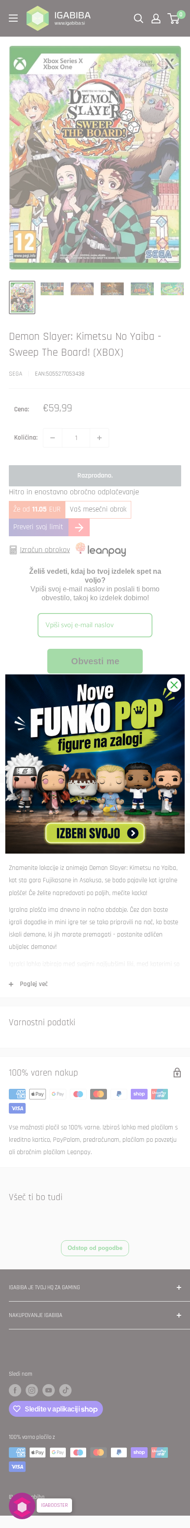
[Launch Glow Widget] (22, 1506)
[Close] (174, 685)
